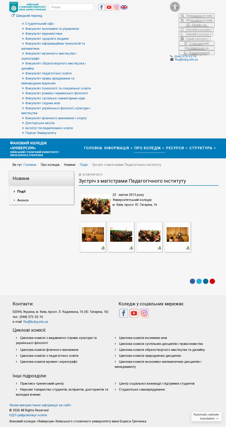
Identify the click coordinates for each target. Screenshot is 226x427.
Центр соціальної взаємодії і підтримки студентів (157, 383)
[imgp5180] (178, 234)
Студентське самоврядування (142, 389)
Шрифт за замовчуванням (197, 25)
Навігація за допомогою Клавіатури (198, 48)
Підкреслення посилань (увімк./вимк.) (196, 53)
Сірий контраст (197, 39)
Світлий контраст (198, 30)
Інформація (116, 148)
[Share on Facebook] (192, 281)
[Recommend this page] (212, 281)
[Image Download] (103, 247)
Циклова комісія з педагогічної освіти (49, 356)
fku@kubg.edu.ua (186, 59)
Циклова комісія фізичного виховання (49, 350)
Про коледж (147, 148)
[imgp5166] (93, 234)
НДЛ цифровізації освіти (28, 415)
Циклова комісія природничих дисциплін (150, 356)
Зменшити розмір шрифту (198, 16)
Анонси (22, 200)
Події (84, 165)
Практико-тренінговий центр (42, 383)
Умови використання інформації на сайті (40, 405)
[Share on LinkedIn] (205, 281)
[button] (192, 7)
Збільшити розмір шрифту (199, 20)
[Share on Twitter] (199, 281)
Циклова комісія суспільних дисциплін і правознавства (161, 344)
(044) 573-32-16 (185, 56)
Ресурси (175, 148)
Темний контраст (198, 34)
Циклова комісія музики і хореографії (48, 362)
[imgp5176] (149, 234)
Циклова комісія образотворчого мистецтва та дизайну (162, 350)
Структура (200, 148)
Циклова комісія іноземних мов (143, 338)
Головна (93, 148)
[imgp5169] (121, 234)
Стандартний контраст (198, 44)
